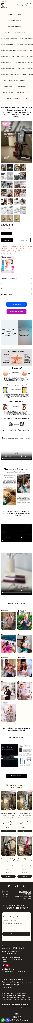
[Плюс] (10, 233)
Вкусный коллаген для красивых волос (14, 32)
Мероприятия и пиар (22, 92)
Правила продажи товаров (11, 985)
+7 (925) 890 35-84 (10, 953)
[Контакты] (22, 4)
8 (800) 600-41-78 (18, 948)
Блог (26, 98)
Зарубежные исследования (13, 98)
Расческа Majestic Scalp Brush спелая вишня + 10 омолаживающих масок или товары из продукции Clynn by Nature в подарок (24, 864)
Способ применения (7, 289)
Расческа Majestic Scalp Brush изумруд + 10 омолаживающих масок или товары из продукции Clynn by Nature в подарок (8, 864)
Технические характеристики (9, 278)
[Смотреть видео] (10, 168)
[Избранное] (26, 4)
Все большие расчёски (14, 20)
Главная (10, 14)
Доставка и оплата (21, 86)
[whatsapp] (3, 1020)
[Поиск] (18, 4)
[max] (8, 1020)
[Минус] (2, 233)
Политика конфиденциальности (12, 979)
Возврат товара (7, 987)
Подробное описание (7, 283)
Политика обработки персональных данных (16, 982)
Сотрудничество (7, 86)
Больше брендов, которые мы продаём (14, 80)
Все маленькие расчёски (14, 26)
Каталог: (19, 14)
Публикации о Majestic (7, 92)
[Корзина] (31, 4)
